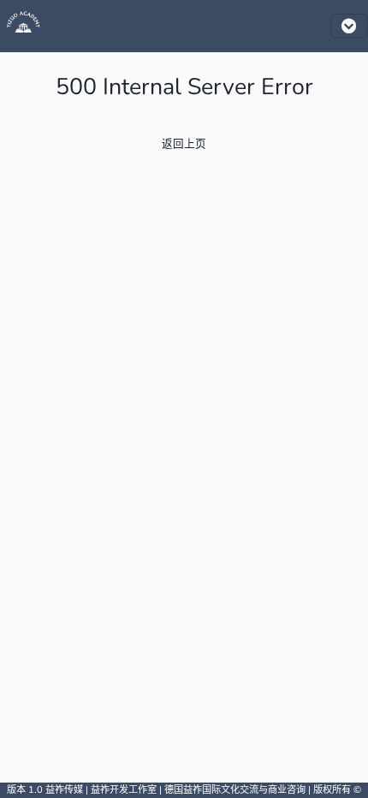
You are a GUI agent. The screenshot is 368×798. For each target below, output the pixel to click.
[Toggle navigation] (349, 26)
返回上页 (184, 143)
